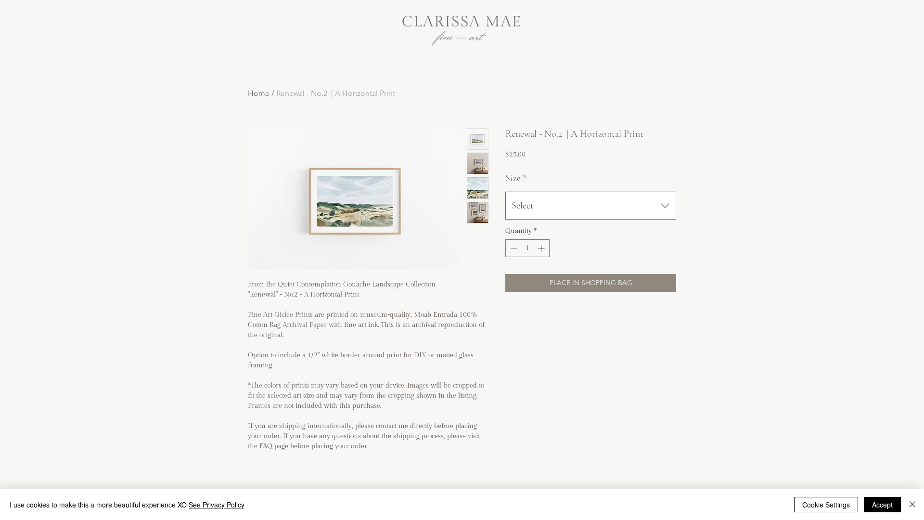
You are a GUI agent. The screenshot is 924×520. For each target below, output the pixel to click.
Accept (882, 504)
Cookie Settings (826, 504)
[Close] (912, 504)
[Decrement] (513, 248)
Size (516, 178)
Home (259, 93)
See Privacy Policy (216, 504)
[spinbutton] (527, 248)
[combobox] (590, 206)
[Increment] (542, 248)
